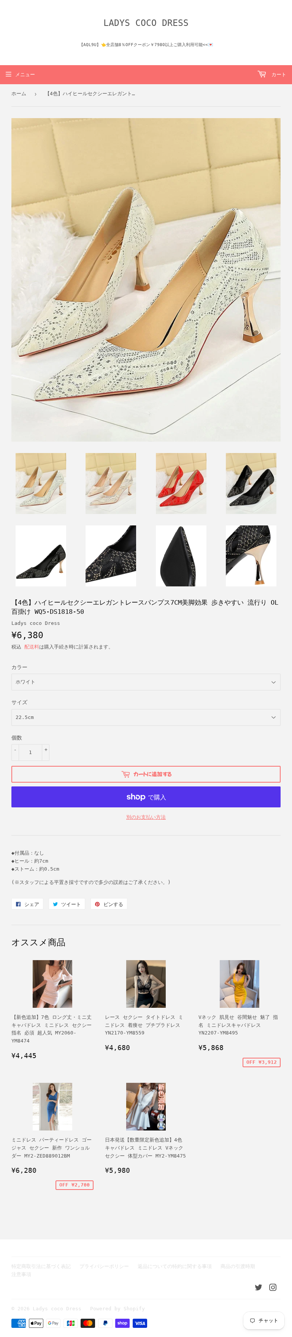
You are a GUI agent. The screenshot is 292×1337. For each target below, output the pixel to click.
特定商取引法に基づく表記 (41, 1266)
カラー (19, 667)
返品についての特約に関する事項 (175, 1266)
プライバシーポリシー (104, 1266)
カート (277, 74)
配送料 (31, 647)
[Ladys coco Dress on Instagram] (273, 1289)
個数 (16, 738)
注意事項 (21, 1274)
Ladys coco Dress (146, 23)
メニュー (25, 74)
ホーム (18, 93)
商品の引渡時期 (238, 1266)
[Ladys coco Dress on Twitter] (258, 1289)
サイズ (19, 702)
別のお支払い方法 (146, 817)
